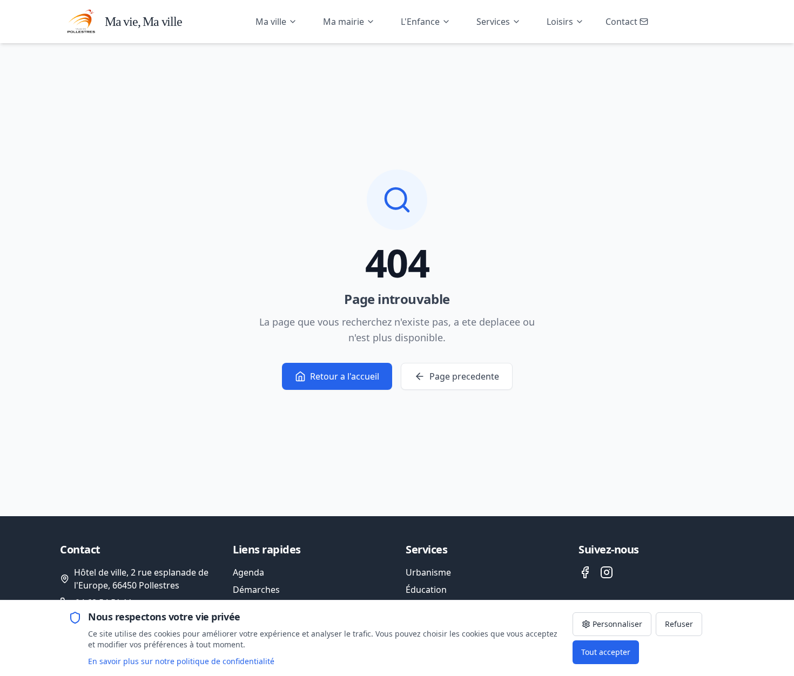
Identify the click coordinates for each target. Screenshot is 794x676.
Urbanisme (428, 572)
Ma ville (270, 22)
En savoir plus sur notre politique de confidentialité (181, 661)
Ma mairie (343, 22)
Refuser (679, 624)
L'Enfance (420, 22)
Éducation (426, 590)
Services (493, 22)
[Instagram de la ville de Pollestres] (606, 572)
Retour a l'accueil (344, 376)
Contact (621, 22)
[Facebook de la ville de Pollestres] (584, 572)
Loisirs (560, 22)
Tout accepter (605, 652)
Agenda (248, 572)
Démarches (256, 590)
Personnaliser (617, 624)
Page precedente (464, 376)
